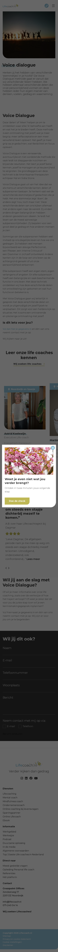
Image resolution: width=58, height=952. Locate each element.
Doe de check (17, 501)
